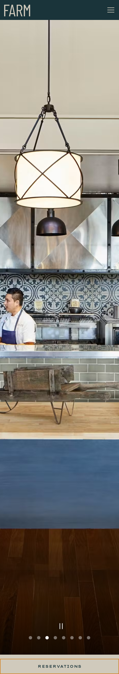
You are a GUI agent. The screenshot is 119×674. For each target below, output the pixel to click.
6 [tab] (72, 644)
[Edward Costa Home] (23, 10)
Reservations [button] (60, 666)
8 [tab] (88, 644)
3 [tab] (47, 644)
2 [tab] (39, 644)
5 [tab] (63, 644)
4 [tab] (55, 644)
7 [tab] (80, 644)
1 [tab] (30, 644)
